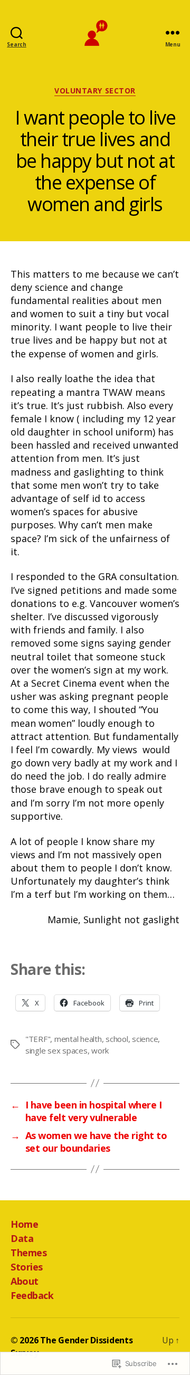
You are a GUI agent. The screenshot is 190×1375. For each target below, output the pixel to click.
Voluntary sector (94, 91)
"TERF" (37, 1038)
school (117, 1038)
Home (24, 1224)
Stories (27, 1266)
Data (22, 1238)
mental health (78, 1038)
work (100, 1050)
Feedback (32, 1295)
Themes (28, 1252)
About (25, 1281)
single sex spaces (56, 1050)
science (145, 1038)
